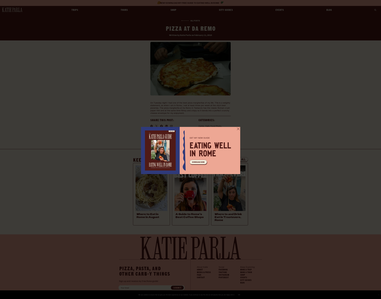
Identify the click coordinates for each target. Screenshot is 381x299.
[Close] (238, 129)
